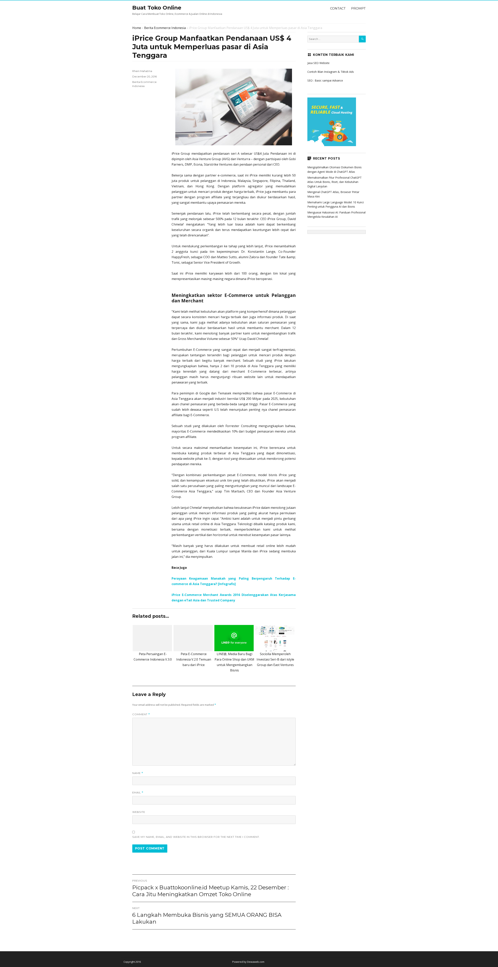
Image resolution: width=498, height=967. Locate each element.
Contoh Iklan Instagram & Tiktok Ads (330, 72)
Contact (338, 8)
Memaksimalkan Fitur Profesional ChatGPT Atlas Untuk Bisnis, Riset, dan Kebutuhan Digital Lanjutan (334, 182)
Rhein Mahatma (142, 71)
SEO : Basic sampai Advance (325, 80)
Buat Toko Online (156, 7)
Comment (141, 714)
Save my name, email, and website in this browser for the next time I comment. (196, 836)
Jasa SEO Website (318, 63)
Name (137, 773)
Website (138, 811)
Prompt (358, 8)
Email (137, 792)
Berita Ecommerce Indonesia (165, 28)
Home (136, 28)
